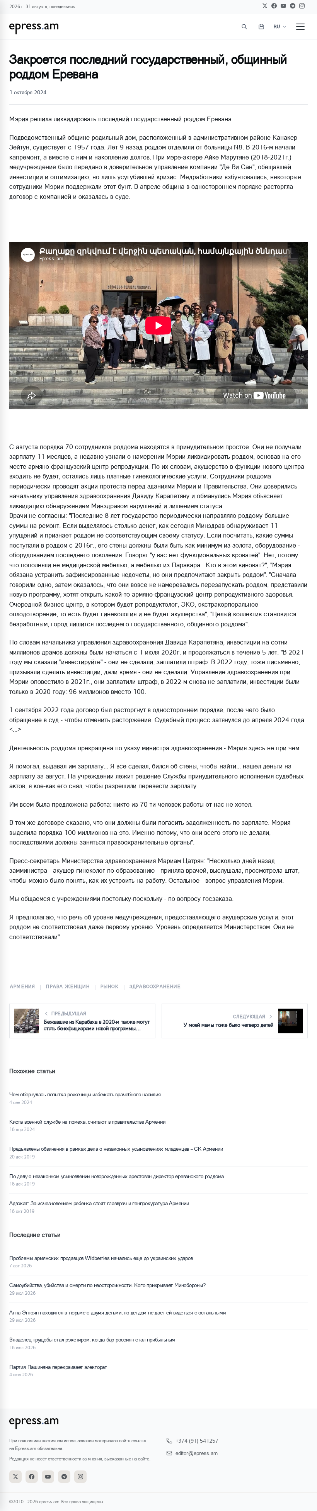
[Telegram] (292, 5)
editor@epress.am (197, 1453)
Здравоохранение (155, 986)
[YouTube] (283, 5)
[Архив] (261, 26)
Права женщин (67, 986)
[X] (265, 5)
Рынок (110, 986)
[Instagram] (302, 5)
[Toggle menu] (300, 26)
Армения (22, 986)
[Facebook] (274, 5)
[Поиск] (244, 26)
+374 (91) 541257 (197, 1440)
